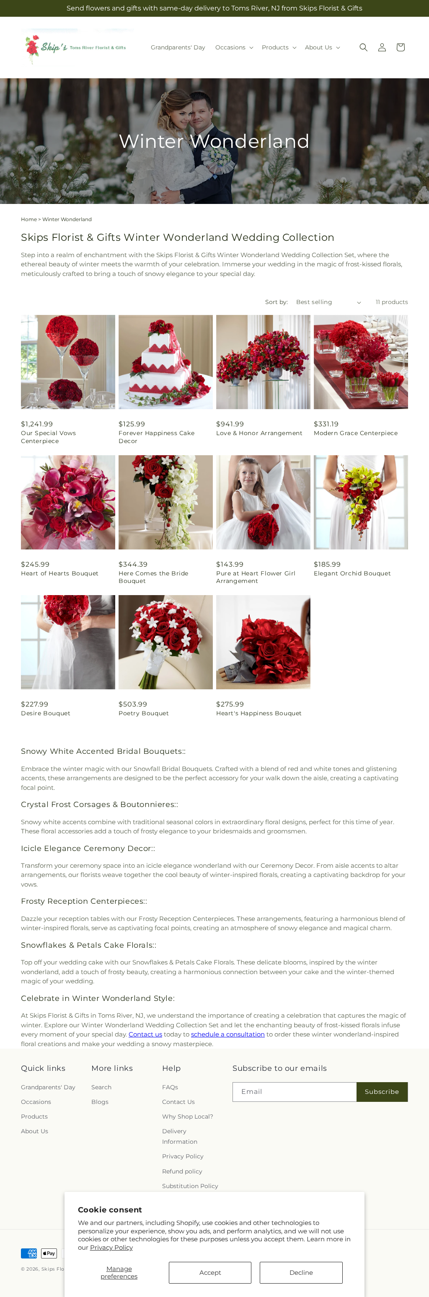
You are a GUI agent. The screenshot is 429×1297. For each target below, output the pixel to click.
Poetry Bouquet (144, 713)
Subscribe (382, 1092)
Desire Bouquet (45, 713)
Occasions (36, 1102)
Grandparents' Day (48, 1087)
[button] (233, 47)
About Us (34, 1131)
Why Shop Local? (187, 1116)
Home (29, 219)
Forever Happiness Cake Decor (156, 436)
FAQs (170, 1087)
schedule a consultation (228, 1034)
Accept (210, 1272)
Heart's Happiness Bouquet (259, 713)
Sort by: (276, 302)
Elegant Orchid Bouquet (352, 573)
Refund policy (182, 1171)
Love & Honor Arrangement (259, 433)
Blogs (100, 1102)
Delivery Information (179, 1136)
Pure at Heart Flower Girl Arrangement (256, 577)
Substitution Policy (190, 1186)
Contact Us (178, 1102)
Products (34, 1116)
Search (101, 1087)
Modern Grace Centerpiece (356, 433)
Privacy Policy (111, 1247)
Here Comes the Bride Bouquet (154, 577)
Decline (301, 1272)
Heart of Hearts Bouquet (60, 573)
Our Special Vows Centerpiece (48, 436)
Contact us (145, 1034)
